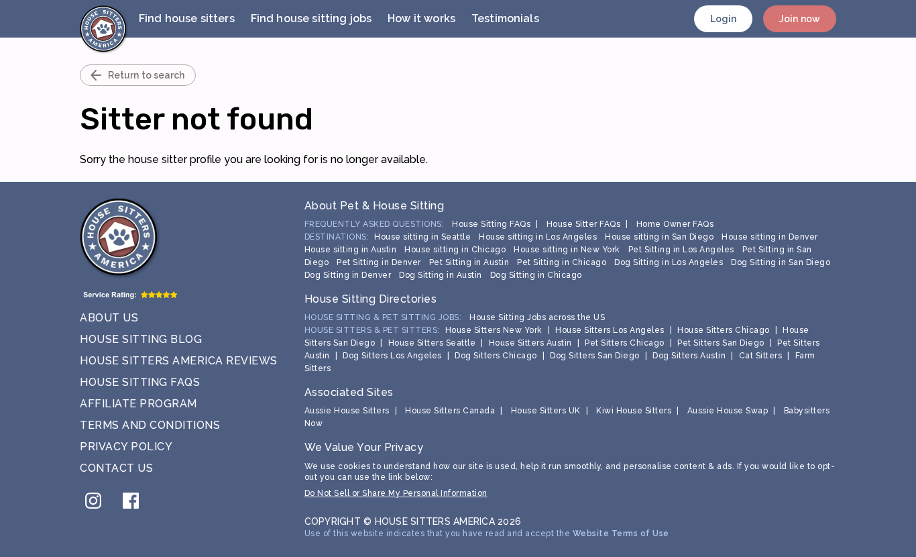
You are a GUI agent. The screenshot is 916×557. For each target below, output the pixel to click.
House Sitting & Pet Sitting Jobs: (383, 317)
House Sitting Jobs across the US (537, 317)
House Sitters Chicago (723, 330)
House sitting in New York (567, 249)
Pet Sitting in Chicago (561, 262)
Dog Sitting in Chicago (536, 275)
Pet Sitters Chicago (625, 343)
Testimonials (505, 18)
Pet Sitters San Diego (720, 343)
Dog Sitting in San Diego (780, 262)
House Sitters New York (493, 330)
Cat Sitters (761, 355)
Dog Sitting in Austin (440, 275)
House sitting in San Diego (659, 237)
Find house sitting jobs (311, 18)
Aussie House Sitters (347, 410)
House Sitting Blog (141, 339)
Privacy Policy (126, 446)
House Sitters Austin (530, 343)
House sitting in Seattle (422, 237)
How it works (421, 18)
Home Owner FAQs (675, 224)
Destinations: (336, 237)
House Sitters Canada (450, 410)
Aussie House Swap (727, 410)
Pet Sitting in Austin (469, 262)
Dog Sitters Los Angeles (392, 355)
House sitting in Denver (770, 237)
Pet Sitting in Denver (379, 262)
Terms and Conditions (150, 425)
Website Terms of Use (621, 533)
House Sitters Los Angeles (610, 330)
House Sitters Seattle (432, 343)
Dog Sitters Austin (689, 355)
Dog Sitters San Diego (595, 355)
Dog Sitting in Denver (348, 275)
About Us (109, 317)
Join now (799, 18)
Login (723, 18)
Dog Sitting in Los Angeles (668, 262)
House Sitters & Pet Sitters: (372, 330)
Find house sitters (187, 18)
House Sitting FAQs (140, 382)
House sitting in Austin (350, 249)
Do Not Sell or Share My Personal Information (396, 493)
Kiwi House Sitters (633, 410)
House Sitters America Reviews (179, 360)
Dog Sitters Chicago (496, 355)
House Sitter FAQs (584, 224)
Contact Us (116, 468)
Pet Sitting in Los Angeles (681, 249)
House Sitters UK (546, 410)
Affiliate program (138, 403)
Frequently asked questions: (374, 224)
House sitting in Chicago (455, 249)
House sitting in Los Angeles (538, 237)
